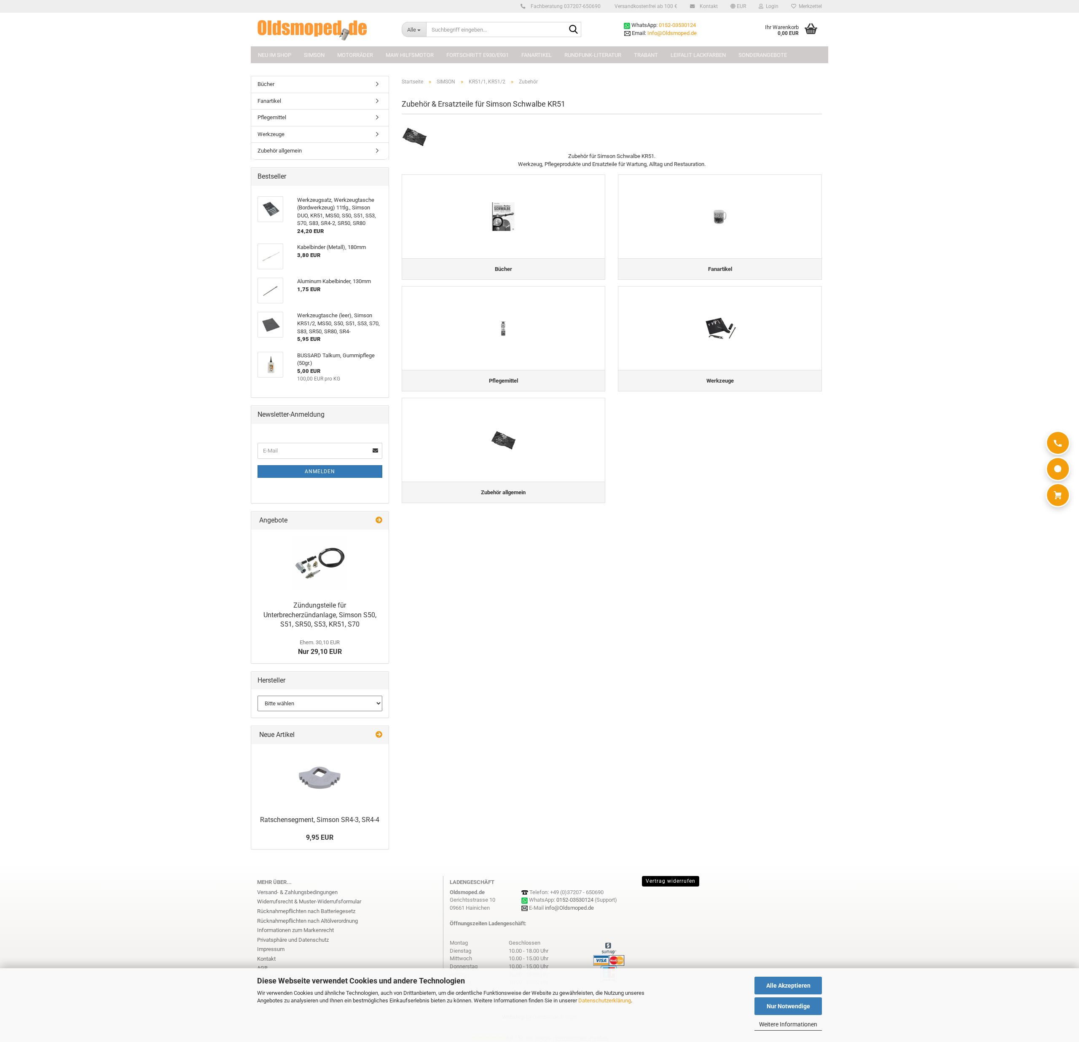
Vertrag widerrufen (670, 881)
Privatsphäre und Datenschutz (293, 940)
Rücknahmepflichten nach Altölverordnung (307, 921)
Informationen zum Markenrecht (295, 930)
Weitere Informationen (788, 1024)
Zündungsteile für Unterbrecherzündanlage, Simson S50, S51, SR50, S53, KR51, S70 (319, 615)
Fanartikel (269, 101)
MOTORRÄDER (355, 55)
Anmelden (320, 471)
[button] (738, 6)
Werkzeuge (271, 134)
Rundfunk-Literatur (592, 55)
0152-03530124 (677, 25)
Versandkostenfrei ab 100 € (645, 6)
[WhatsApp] (1058, 469)
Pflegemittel (272, 117)
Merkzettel (809, 6)
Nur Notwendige (788, 1006)
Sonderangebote (762, 55)
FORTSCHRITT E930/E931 (477, 55)
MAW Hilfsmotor (410, 55)
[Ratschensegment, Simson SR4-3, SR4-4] (320, 777)
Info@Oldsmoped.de (672, 33)
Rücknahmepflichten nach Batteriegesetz (306, 911)
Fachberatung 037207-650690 (565, 6)
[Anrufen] (1058, 443)
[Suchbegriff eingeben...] (573, 30)
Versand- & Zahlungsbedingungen (297, 892)
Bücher (266, 84)
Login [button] (770, 6)
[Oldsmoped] (323, 29)
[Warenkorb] (1058, 495)
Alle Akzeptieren (788, 985)
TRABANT (646, 55)
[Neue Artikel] (379, 735)
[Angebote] (379, 520)
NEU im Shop (274, 55)
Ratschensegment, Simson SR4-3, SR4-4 (319, 820)
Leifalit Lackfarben (698, 55)
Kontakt (708, 6)
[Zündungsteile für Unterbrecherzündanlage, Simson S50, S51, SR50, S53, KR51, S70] (320, 563)
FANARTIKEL (536, 55)
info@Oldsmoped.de (569, 908)
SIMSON (314, 55)
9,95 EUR (319, 837)
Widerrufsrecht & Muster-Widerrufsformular (309, 901)
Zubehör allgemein (280, 150)
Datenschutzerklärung (604, 1000)
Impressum (271, 949)
